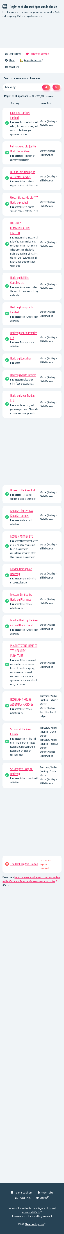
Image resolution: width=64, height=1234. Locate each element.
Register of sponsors (39, 54)
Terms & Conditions (23, 1193)
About (12, 60)
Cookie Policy (47, 1193)
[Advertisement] (32, 34)
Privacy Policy (25, 1198)
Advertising (14, 67)
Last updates (15, 54)
